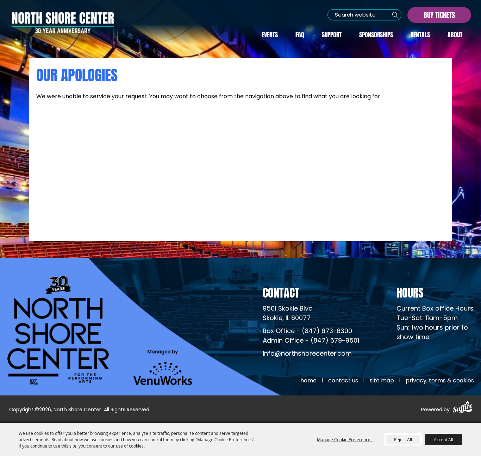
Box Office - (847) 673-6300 (307, 331)
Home (308, 381)
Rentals (420, 34)
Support (332, 34)
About (455, 34)
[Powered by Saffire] (462, 408)
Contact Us (343, 381)
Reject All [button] (403, 439)
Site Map (382, 381)
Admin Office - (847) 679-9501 (311, 341)
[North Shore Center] (62, 22)
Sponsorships (376, 34)
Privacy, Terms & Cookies (440, 381)
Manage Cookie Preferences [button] (345, 439)
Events (270, 34)
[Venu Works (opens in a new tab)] (162, 367)
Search (395, 15)
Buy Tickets (439, 14)
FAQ (299, 34)
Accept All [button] (443, 439)
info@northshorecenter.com (307, 354)
